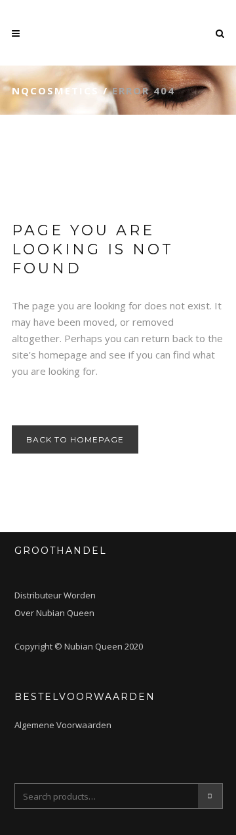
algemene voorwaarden (62, 725)
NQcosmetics (55, 90)
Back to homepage (75, 439)
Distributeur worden (55, 595)
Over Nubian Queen (54, 613)
